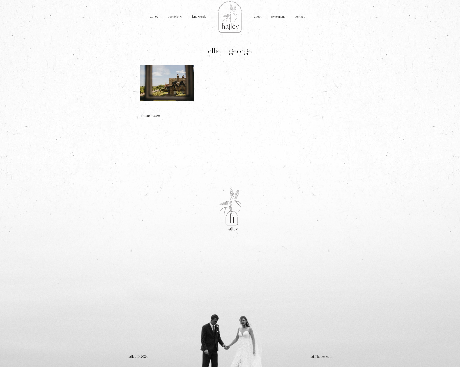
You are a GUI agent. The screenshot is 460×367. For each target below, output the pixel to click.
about (258, 16)
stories (154, 16)
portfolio (173, 16)
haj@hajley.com (321, 357)
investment (278, 16)
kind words (199, 16)
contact (300, 16)
